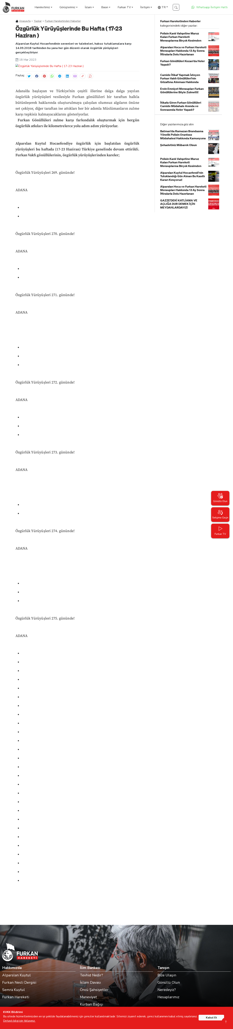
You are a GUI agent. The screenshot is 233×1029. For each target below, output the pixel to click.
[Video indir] (90, 76)
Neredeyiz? (166, 989)
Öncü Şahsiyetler (94, 989)
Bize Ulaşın (166, 975)
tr (163, 7)
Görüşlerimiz (67, 7)
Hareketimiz (42, 7)
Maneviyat (88, 997)
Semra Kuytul (13, 989)
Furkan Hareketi (15, 997)
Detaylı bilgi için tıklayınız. (19, 1021)
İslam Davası (90, 982)
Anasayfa (25, 21)
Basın (104, 7)
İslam (88, 7)
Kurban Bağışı (91, 1004)
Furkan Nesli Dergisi (19, 982)
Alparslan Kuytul (16, 975)
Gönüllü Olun (168, 982)
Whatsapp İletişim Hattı (212, 7)
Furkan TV (124, 7)
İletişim (145, 7)
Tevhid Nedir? (91, 975)
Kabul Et (211, 1017)
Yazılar (38, 21)
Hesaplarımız (168, 997)
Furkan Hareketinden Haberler (63, 21)
